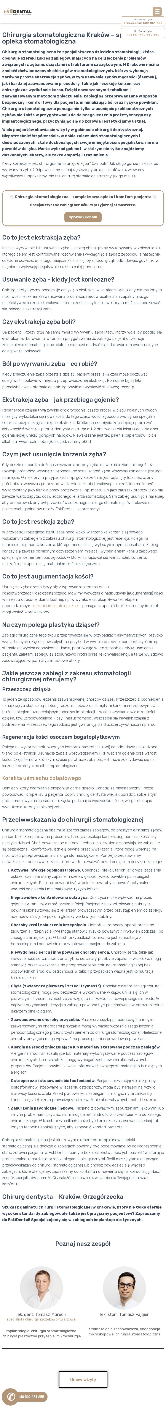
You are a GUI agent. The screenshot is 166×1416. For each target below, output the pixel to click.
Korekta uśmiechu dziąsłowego (41, 778)
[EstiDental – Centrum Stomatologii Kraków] (19, 12)
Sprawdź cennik (83, 217)
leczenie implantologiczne (55, 605)
